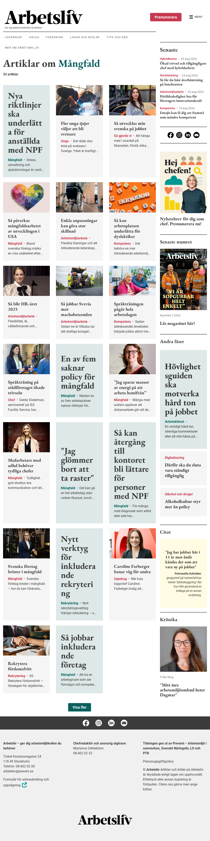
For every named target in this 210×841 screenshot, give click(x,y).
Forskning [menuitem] (54, 37)
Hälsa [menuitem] (34, 37)
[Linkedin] (188, 135)
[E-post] (196, 135)
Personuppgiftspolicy (158, 761)
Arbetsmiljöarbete (172, 91)
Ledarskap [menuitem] (13, 37)
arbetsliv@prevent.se (18, 771)
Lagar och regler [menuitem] (85, 37)
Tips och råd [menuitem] (117, 37)
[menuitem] (80, 17)
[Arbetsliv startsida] (105, 820)
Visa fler (80, 707)
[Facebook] (171, 135)
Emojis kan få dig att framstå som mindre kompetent (182, 114)
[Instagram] (179, 135)
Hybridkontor (169, 58)
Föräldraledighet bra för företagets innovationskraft (181, 98)
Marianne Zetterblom (88, 748)
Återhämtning (169, 75)
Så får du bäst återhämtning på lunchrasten (181, 82)
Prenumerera (166, 17)
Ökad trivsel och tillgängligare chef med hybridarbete (183, 65)
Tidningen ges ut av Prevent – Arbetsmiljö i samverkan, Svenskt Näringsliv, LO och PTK (175, 748)
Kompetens (168, 108)
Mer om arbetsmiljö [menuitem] (22, 47)
